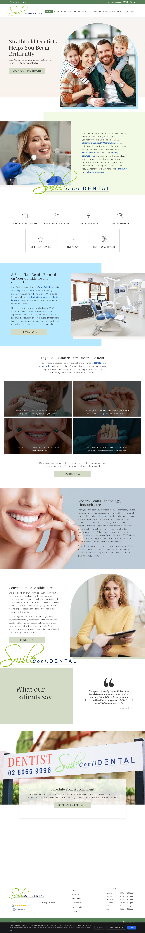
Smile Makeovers (41, 247)
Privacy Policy (13, 930)
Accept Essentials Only (116, 928)
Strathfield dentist (46, 287)
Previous (85, 700)
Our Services (72, 474)
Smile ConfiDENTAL (91, 152)
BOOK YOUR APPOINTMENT (27, 71)
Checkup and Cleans (25, 223)
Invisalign (72, 247)
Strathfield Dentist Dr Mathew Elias (99, 143)
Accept (132, 928)
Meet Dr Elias (70, 12)
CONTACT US (27, 640)
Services (97, 12)
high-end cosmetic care (28, 290)
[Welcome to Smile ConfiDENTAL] (25, 15)
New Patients (109, 12)
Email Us (130, 922)
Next (131, 700)
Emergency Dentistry (56, 223)
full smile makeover (95, 172)
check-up (122, 168)
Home (49, 12)
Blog (119, 12)
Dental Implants (88, 223)
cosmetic (98, 363)
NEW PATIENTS (29, 332)
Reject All (100, 928)
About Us (58, 12)
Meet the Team (84, 12)
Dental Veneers (120, 223)
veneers (44, 297)
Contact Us (129, 12)
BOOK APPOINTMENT (21, 2)
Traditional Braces (104, 247)
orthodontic (44, 366)
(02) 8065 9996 (116, 2)
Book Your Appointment (72, 805)
